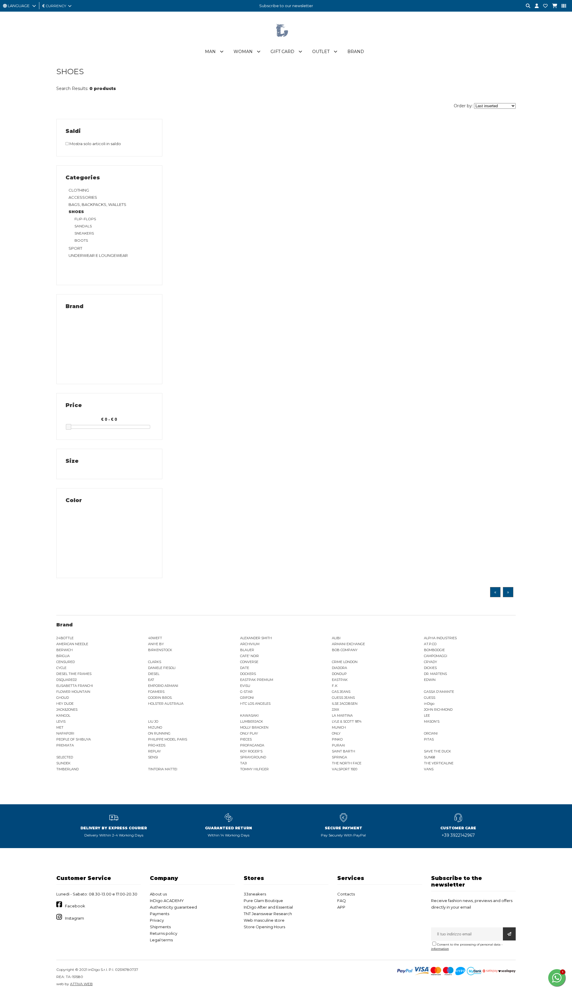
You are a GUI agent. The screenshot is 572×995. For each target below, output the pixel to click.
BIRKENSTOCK (160, 650)
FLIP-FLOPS (85, 219)
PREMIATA (65, 745)
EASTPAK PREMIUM (256, 680)
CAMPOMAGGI (435, 656)
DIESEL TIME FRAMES (73, 674)
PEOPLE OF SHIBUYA (73, 739)
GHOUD (62, 698)
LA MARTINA (342, 715)
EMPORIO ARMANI (163, 686)
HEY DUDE (65, 703)
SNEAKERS (84, 233)
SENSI (153, 757)
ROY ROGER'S (251, 751)
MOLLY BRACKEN (254, 727)
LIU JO (153, 721)
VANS (428, 769)
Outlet (320, 51)
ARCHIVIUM (249, 644)
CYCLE (61, 668)
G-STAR (246, 692)
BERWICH (64, 650)
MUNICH (339, 727)
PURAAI (338, 745)
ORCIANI (431, 733)
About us (158, 894)
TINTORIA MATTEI (162, 769)
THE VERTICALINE (438, 763)
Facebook (75, 906)
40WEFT (155, 638)
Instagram (74, 918)
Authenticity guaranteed (173, 907)
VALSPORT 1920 (344, 769)
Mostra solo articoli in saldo (95, 143)
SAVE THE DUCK (437, 751)
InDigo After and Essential (268, 907)
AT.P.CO (430, 644)
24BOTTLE (65, 638)
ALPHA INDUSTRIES (440, 638)
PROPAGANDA (252, 745)
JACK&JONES (66, 709)
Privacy (157, 920)
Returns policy (163, 933)
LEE (427, 715)
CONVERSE (249, 662)
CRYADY (430, 662)
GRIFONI (247, 698)
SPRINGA (339, 757)
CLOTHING (79, 190)
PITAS (429, 739)
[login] (534, 6)
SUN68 (429, 757)
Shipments (160, 926)
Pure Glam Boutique (263, 900)
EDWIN (430, 680)
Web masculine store (264, 920)
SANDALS (83, 226)
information (440, 949)
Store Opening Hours (264, 926)
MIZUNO (155, 727)
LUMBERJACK (251, 721)
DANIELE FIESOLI (161, 668)
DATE (244, 668)
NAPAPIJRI (65, 733)
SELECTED (64, 757)
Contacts (346, 894)
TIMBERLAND (67, 769)
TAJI (243, 763)
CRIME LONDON (345, 662)
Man (210, 51)
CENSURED (65, 662)
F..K (335, 686)
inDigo (429, 703)
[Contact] (543, 6)
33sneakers (255, 894)
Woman (243, 51)
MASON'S (431, 721)
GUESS (429, 698)
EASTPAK (340, 680)
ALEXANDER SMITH (256, 638)
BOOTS (81, 240)
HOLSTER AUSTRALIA (166, 703)
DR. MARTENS (435, 674)
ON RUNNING (159, 733)
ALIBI (336, 638)
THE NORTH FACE (346, 763)
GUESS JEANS (343, 698)
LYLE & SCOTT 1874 (347, 721)
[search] (525, 6)
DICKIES (430, 668)
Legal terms (161, 939)
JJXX (335, 709)
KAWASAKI (249, 715)
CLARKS (154, 662)
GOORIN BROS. (160, 698)
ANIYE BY (156, 644)
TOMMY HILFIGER (254, 769)
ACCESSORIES (83, 197)
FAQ (341, 900)
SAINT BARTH (343, 751)
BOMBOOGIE (434, 650)
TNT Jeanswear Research (268, 913)
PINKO (337, 739)
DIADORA (339, 668)
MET (59, 727)
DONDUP (339, 674)
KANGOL (63, 715)
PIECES (246, 739)
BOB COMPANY (345, 650)
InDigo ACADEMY (167, 900)
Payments (159, 913)
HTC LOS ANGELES (255, 703)
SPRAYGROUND (253, 757)
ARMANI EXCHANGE (348, 644)
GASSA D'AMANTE (439, 692)
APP (341, 907)
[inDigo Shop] (286, 41)
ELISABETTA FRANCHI (74, 686)
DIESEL (153, 674)
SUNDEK (63, 763)
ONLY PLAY (249, 733)
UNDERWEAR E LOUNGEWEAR (98, 255)
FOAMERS (156, 692)
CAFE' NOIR (249, 656)
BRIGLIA (63, 656)
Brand (355, 51)
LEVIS (61, 721)
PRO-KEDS (156, 745)
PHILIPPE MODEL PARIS (167, 739)
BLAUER (247, 650)
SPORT (75, 248)
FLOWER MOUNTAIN (73, 692)
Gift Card (282, 51)
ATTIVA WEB (81, 984)
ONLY (336, 733)
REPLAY (154, 751)
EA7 (151, 680)
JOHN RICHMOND (438, 709)
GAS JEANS (341, 692)
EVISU (245, 686)
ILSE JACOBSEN (345, 703)
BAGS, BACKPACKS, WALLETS (97, 204)
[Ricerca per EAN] (561, 6)
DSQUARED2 (66, 680)
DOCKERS (248, 674)
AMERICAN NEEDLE (72, 644)
